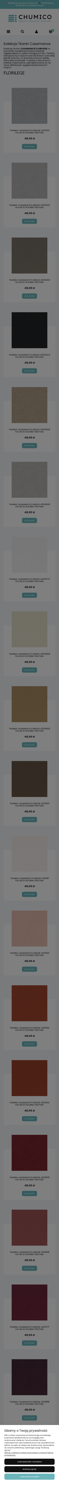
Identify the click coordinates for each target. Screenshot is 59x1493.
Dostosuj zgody (29, 1469)
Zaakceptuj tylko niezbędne (29, 1461)
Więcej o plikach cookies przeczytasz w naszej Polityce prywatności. (28, 1453)
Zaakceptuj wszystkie (29, 1476)
